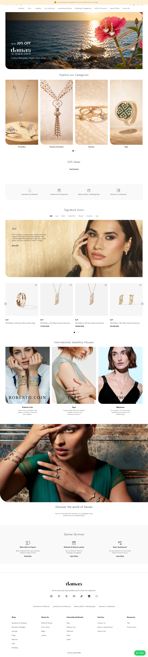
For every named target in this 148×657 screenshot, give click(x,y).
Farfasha (21, 9)
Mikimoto (70, 631)
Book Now (28, 556)
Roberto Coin (27, 407)
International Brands (65, 9)
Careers (43, 635)
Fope (74, 407)
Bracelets (91, 147)
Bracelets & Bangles (18, 627)
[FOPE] (74, 403)
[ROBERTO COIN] (27, 403)
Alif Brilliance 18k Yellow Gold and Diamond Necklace (55, 324)
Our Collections (49, 9)
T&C (128, 623)
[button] (36, 285)
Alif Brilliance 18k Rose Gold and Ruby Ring (20, 323)
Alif (7, 320)
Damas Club (102, 631)
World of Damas (46, 623)
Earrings (14, 631)
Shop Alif (15, 245)
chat (141, 653)
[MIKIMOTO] (120, 403)
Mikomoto (120, 407)
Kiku (30, 9)
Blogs (43, 631)
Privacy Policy (131, 627)
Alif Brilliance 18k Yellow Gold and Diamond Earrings (124, 324)
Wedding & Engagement (83, 9)
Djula (68, 635)
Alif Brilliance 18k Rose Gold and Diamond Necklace (89, 324)
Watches (15, 639)
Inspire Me (126, 9)
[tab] (73, 150)
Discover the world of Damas (74, 506)
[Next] (142, 303)
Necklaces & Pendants (56, 147)
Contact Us (101, 623)
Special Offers (115, 9)
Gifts (13, 643)
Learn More (74, 556)
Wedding (15, 647)
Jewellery (38, 9)
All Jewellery (22, 147)
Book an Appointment (105, 627)
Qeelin (69, 639)
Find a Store (45, 627)
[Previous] (5, 303)
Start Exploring (74, 169)
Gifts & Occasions (101, 9)
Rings (126, 147)
